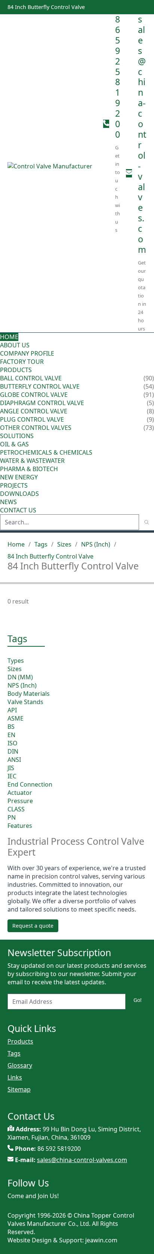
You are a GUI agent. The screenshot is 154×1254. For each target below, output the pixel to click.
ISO (12, 743)
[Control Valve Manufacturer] (52, 173)
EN (11, 735)
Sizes (64, 544)
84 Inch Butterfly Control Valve (50, 556)
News (8, 502)
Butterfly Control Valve (40, 386)
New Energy (19, 477)
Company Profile (27, 353)
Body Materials (28, 693)
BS (11, 726)
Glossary (19, 1065)
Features (19, 825)
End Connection (29, 784)
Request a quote (32, 925)
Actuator (19, 792)
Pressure (20, 801)
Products (16, 370)
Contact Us (18, 510)
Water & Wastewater (32, 461)
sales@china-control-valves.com (142, 134)
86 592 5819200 (117, 76)
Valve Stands (25, 702)
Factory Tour (22, 361)
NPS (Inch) (95, 544)
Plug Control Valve (32, 419)
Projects (14, 485)
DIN (12, 751)
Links (14, 1077)
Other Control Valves (35, 428)
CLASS (16, 809)
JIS (10, 768)
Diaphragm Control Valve (42, 403)
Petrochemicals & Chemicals (46, 452)
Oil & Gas (14, 444)
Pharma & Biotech (29, 469)
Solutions (17, 436)
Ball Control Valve (31, 378)
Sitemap (19, 1089)
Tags (40, 544)
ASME (15, 718)
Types (15, 660)
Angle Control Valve (33, 411)
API (12, 710)
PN (11, 817)
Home (9, 337)
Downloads (19, 494)
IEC (11, 776)
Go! (137, 999)
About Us (15, 345)
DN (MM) (20, 677)
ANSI (14, 759)
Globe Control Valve (34, 394)
